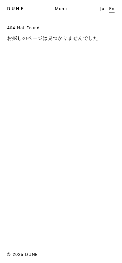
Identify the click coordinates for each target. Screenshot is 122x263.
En (112, 8)
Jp (102, 8)
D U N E (15, 8)
